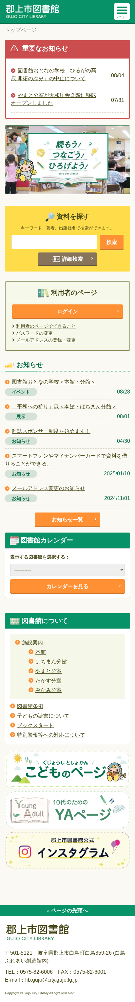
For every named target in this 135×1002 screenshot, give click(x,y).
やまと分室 (48, 671)
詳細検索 (72, 259)
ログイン (67, 311)
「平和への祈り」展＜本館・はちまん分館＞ (64, 406)
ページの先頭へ (69, 910)
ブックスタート (35, 725)
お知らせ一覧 (67, 519)
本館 (40, 652)
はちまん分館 (51, 661)
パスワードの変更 (34, 333)
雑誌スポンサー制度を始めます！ (51, 431)
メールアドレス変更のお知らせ (48, 488)
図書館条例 (30, 706)
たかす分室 (48, 680)
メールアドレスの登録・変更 (46, 340)
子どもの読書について (43, 716)
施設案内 (32, 642)
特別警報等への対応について (51, 735)
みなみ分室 (48, 690)
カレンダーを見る (67, 586)
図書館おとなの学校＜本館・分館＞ (54, 382)
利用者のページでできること (46, 326)
